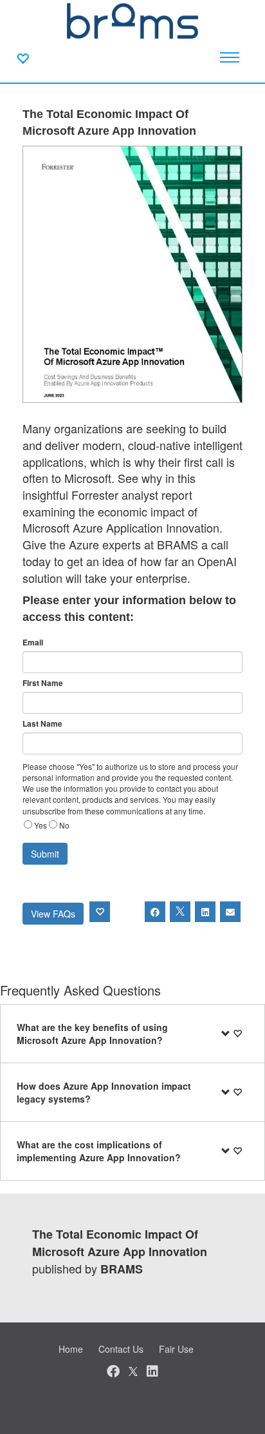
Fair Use (176, 1348)
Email (33, 642)
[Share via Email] (230, 911)
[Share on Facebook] (155, 911)
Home (71, 1348)
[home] (132, 19)
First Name (43, 683)
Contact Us (120, 1348)
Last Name (42, 723)
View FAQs (53, 913)
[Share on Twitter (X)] (180, 911)
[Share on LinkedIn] (205, 911)
